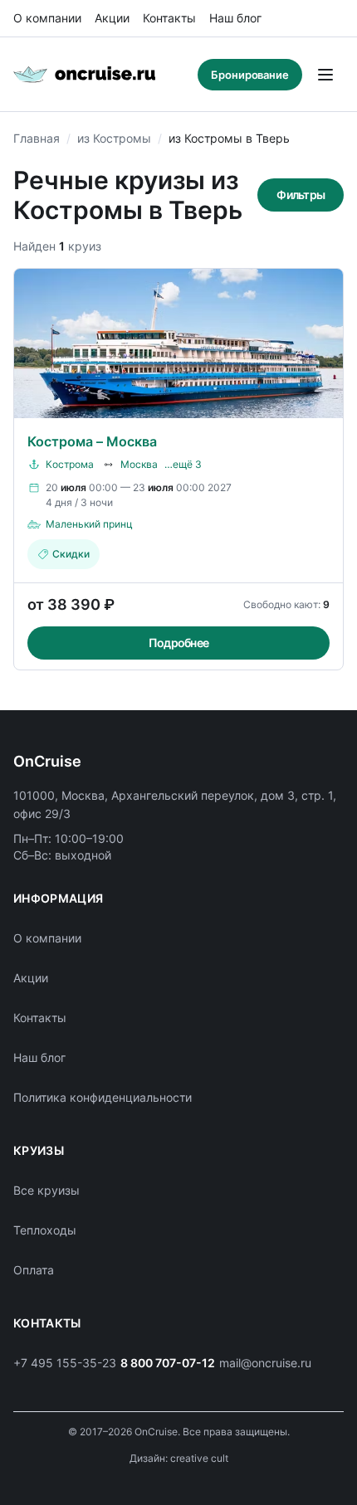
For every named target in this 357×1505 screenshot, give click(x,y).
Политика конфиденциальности (102, 1097)
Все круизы (46, 1190)
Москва (139, 464)
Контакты (169, 18)
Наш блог (235, 18)
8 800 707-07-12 (167, 1363)
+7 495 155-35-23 (64, 1363)
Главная (36, 138)
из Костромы (114, 138)
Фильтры (300, 195)
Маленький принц (89, 524)
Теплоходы (44, 1230)
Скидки (71, 554)
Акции (112, 18)
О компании (47, 18)
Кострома (70, 464)
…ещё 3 (183, 464)
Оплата (33, 1270)
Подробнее (178, 643)
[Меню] (325, 74)
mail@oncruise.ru (265, 1363)
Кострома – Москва (92, 441)
